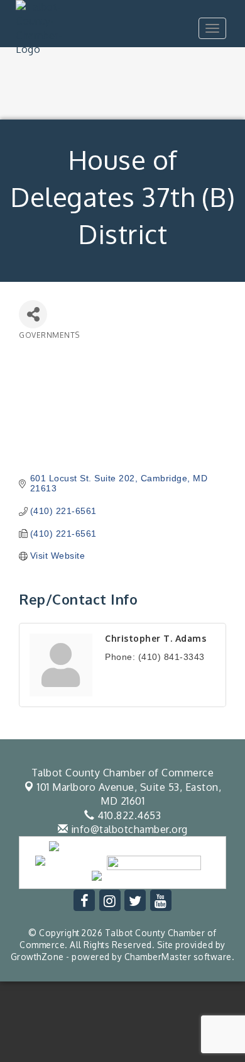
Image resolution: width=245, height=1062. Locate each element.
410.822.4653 (128, 815)
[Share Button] (33, 314)
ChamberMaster (158, 956)
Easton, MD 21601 (129, 794)
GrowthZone (37, 956)
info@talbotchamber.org (128, 829)
